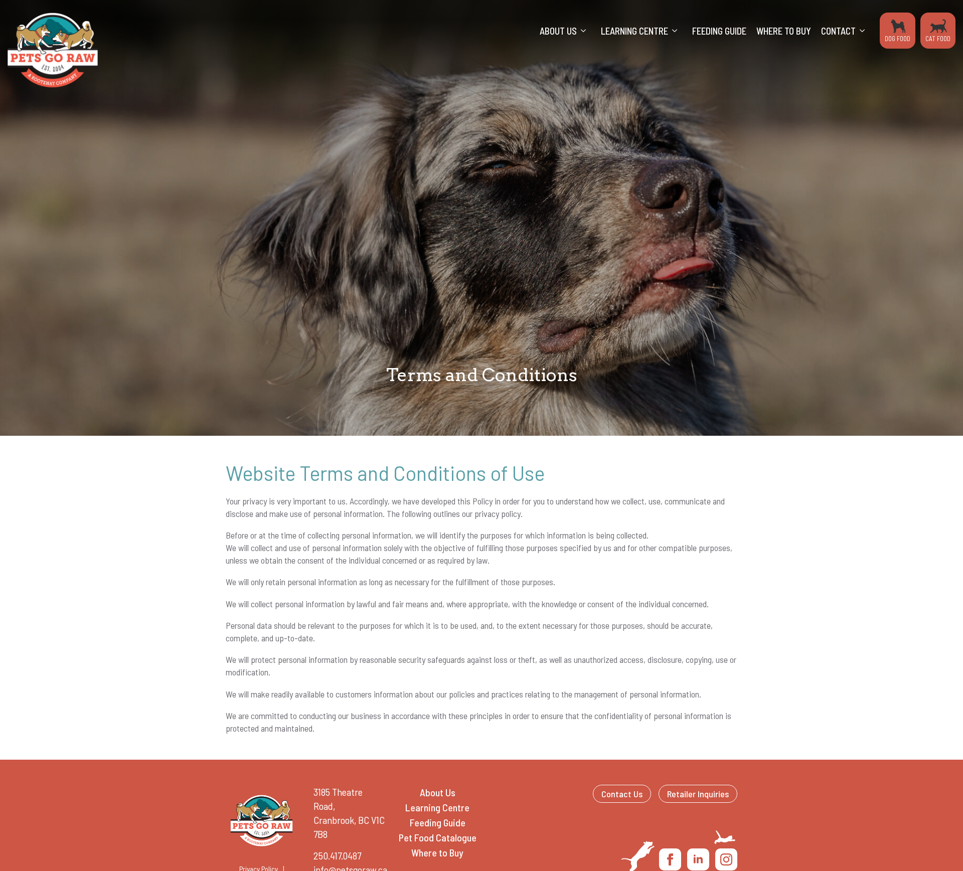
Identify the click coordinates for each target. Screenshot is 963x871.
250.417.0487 (337, 855)
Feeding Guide (719, 31)
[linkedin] (698, 859)
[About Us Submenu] (586, 30)
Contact (838, 31)
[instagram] (726, 859)
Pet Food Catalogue (437, 837)
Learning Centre (634, 31)
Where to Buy (783, 31)
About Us (558, 31)
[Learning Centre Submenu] (677, 30)
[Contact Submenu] (865, 30)
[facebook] (670, 859)
